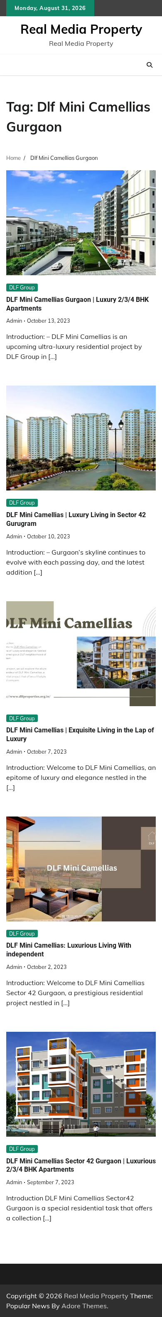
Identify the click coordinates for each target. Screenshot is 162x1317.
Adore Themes (84, 1306)
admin (14, 320)
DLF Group (22, 287)
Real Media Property (81, 29)
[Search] (149, 65)
